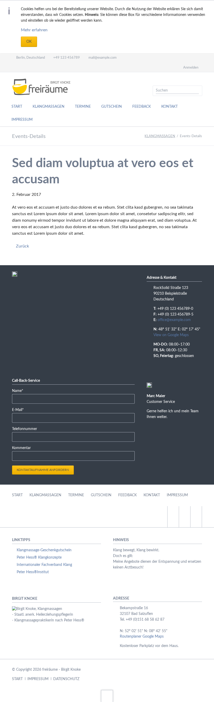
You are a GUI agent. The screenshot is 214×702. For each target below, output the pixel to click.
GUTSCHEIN (101, 495)
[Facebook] (42, 67)
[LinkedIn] (23, 67)
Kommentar (21, 448)
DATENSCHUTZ (66, 679)
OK (29, 42)
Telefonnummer (24, 429)
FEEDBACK (127, 495)
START (17, 495)
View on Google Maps (171, 335)
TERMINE (76, 495)
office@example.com (174, 320)
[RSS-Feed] (52, 67)
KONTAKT (152, 495)
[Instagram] (33, 67)
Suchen (196, 91)
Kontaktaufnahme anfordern (43, 469)
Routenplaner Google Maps (142, 636)
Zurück (22, 246)
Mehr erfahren (34, 30)
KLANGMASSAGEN (160, 136)
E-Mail (20, 410)
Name (20, 391)
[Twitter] (14, 67)
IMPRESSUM (177, 495)
